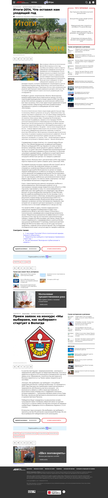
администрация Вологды (19, 362)
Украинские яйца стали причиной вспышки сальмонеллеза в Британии (84, 82)
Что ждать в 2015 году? (53, 279)
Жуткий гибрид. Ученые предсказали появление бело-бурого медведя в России (85, 62)
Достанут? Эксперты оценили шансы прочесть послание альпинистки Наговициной (85, 340)
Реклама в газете (38, 468)
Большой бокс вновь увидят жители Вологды (81, 19)
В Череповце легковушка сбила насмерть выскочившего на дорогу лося (81, 40)
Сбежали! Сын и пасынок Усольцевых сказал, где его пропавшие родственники (85, 50)
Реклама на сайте (50, 468)
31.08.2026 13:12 (17, 313)
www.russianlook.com (19, 54)
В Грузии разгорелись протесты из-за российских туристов (84, 349)
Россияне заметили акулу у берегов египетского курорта (84, 98)
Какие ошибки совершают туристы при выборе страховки (84, 355)
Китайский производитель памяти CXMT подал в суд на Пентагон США (84, 87)
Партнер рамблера (41, 491)
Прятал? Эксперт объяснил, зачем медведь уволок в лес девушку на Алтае (84, 73)
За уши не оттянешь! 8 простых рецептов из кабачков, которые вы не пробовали (85, 56)
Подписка (59, 468)
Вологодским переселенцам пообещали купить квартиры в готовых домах (28, 286)
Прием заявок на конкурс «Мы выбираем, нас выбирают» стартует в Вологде (81, 33)
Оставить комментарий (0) (54, 248)
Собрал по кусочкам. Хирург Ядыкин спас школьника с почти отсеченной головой (85, 335)
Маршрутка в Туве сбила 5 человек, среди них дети (84, 366)
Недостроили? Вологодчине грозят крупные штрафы (28, 274)
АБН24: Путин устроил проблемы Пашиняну (83, 360)
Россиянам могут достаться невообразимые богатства (82, 93)
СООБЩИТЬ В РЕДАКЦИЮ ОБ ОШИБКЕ (85, 468)
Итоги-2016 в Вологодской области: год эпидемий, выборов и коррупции (29, 281)
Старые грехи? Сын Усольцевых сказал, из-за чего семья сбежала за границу (84, 318)
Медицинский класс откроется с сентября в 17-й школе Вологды (81, 26)
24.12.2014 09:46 (17, 7)
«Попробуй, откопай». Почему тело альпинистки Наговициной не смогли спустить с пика (84, 323)
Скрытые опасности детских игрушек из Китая (84, 371)
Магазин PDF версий (69, 468)
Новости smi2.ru (18, 308)
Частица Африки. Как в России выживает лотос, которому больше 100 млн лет (84, 329)
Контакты (29, 468)
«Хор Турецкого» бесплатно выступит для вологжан (81, 12)
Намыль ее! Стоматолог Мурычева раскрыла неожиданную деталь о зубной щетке (84, 67)
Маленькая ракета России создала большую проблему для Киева (84, 104)
